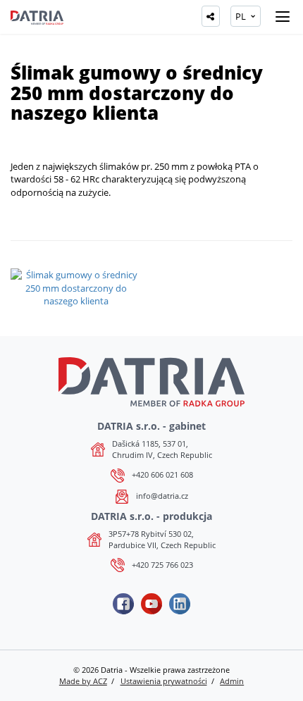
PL (240, 16)
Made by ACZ (83, 681)
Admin (232, 681)
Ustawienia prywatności (163, 681)
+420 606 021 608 (162, 474)
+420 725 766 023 (162, 564)
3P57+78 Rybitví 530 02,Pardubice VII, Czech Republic (162, 539)
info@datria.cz (162, 495)
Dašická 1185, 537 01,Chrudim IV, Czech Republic (162, 449)
